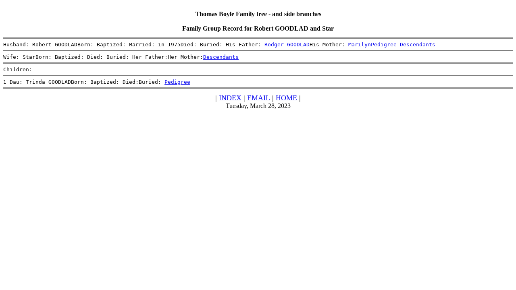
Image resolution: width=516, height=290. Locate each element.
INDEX (230, 98)
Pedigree (384, 44)
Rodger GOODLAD (287, 44)
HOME (286, 98)
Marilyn (359, 44)
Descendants (417, 44)
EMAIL (258, 98)
